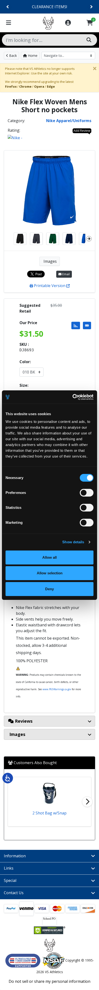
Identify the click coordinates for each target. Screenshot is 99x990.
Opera (39, 86)
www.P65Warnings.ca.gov (57, 689)
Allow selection (49, 573)
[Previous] (8, 7)
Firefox (11, 86)
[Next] (91, 7)
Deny (49, 589)
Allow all (49, 557)
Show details (73, 542)
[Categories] (8, 23)
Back (12, 55)
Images (50, 261)
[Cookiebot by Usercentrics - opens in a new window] (72, 397)
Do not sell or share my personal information (49, 981)
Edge (51, 86)
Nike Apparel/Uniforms (68, 120)
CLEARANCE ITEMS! (49, 6)
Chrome (25, 86)
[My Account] (68, 23)
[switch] (86, 493)
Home (32, 55)
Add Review (82, 130)
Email (66, 274)
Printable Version (49, 285)
